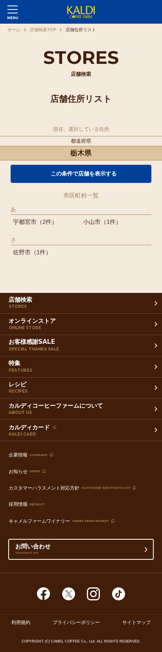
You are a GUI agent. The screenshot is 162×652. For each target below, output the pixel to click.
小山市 (92, 221)
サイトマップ (136, 622)
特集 (20, 366)
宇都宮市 (25, 221)
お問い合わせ (33, 548)
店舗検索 (20, 302)
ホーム (13, 29)
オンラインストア (32, 323)
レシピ (18, 387)
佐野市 (22, 252)
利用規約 (20, 622)
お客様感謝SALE (34, 344)
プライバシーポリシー (76, 622)
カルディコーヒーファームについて (56, 408)
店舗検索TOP (43, 29)
